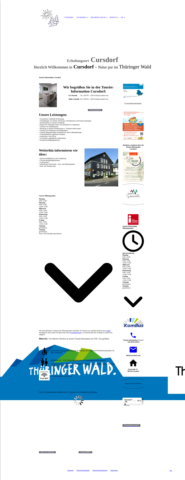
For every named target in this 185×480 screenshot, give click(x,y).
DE (122, 17)
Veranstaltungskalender (133, 103)
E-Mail (108, 331)
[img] (92, 27)
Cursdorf (68, 17)
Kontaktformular (75, 333)
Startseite (70, 470)
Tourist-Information (83, 470)
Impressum (114, 470)
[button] (170, 470)
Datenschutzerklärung (100, 470)
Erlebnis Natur (98, 17)
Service (113, 17)
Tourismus (81, 17)
